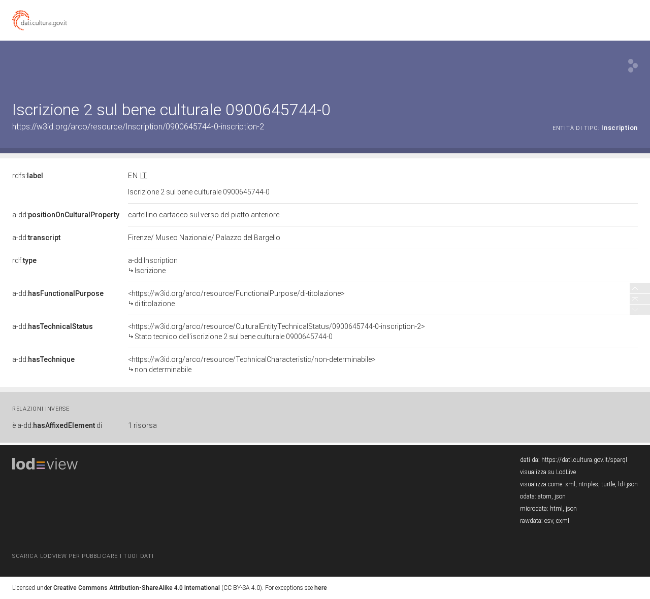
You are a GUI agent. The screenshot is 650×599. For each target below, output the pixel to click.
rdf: (24, 260)
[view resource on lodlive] (633, 66)
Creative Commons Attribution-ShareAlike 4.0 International (136, 587)
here (320, 587)
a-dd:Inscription (153, 265)
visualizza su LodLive (548, 472)
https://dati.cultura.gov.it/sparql (584, 459)
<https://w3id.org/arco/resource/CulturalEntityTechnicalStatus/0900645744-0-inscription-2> (276, 331)
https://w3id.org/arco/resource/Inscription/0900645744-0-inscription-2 (138, 126)
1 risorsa (142, 425)
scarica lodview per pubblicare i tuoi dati (82, 556)
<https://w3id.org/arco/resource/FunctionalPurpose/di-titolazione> (236, 298)
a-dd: (65, 215)
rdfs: (27, 176)
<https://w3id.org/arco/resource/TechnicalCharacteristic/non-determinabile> (252, 364)
